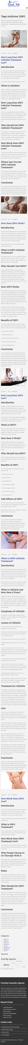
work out (11, 965)
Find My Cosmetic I (7, 957)
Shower (23, 965)
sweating (11, 967)
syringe (4, 961)
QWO (9, 53)
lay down (20, 965)
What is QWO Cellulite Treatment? (13, 559)
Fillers (5, 942)
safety (2, 967)
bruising (10, 961)
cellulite (14, 967)
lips (26, 965)
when (17, 967)
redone (6, 963)
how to (21, 967)
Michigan (6, 949)
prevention (5, 967)
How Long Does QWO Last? (12, 397)
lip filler (13, 963)
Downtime (19, 957)
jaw (19, 967)
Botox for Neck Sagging (9, 1013)
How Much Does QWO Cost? (12, 800)
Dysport (6, 941)
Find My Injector (8, 959)
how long (19, 961)
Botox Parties (7, 1011)
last (18, 968)
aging (20, 963)
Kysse (5, 945)
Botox (5, 939)
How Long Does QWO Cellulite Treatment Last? (12, 60)
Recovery (22, 957)
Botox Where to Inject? (9, 1009)
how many (15, 968)
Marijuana (6, 947)
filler (8, 967)
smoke (20, 959)
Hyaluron (6, 944)
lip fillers (14, 965)
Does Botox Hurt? (8, 1007)
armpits (23, 961)
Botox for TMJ (7, 1017)
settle (18, 963)
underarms (14, 961)
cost (16, 963)
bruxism (15, 957)
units (26, 959)
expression (24, 963)
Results (2, 965)
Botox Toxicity (7, 1015)
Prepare (7, 961)
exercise (9, 963)
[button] (27, 8)
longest (12, 957)
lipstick (17, 959)
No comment (14, 53)
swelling (2, 957)
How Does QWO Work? (13, 223)
